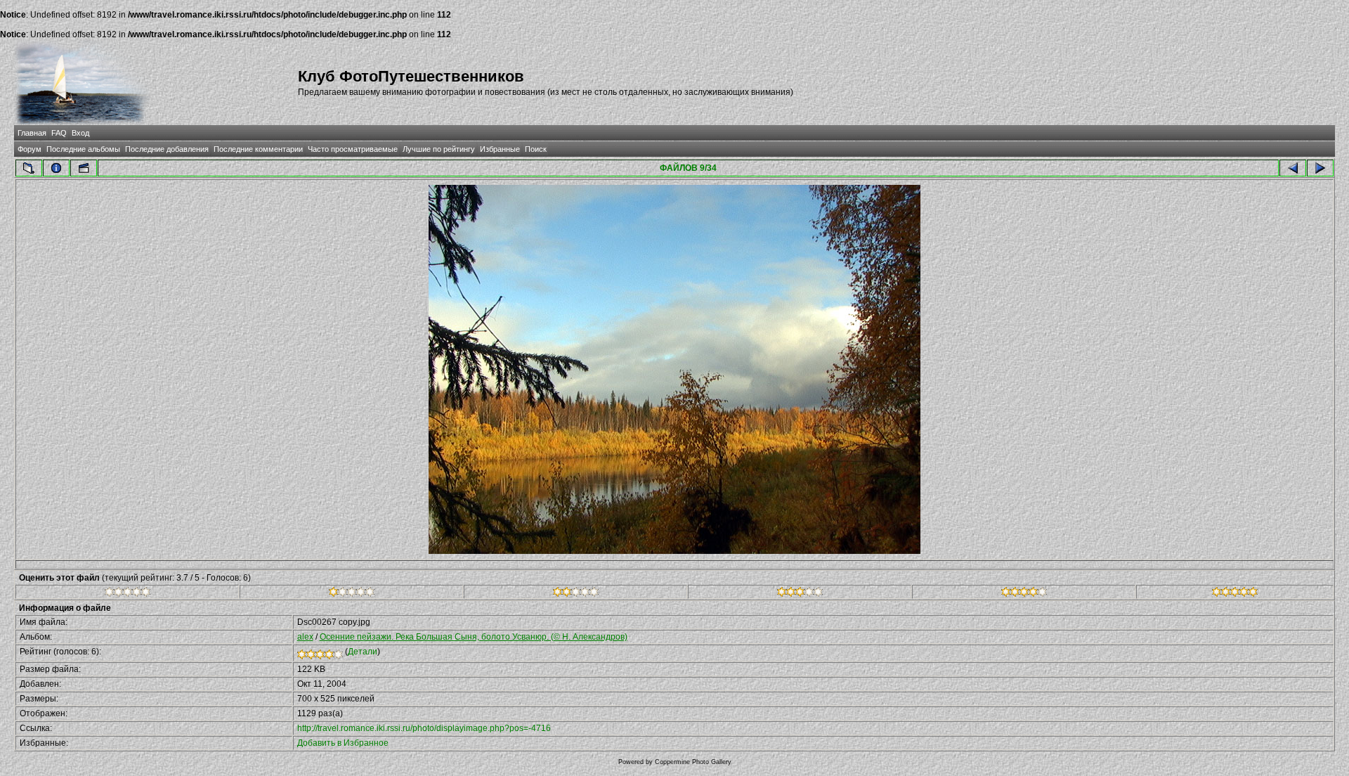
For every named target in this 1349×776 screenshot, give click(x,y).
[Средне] (576, 594)
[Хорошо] (800, 594)
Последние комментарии (258, 149)
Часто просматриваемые (353, 149)
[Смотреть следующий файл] (1320, 168)
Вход (80, 133)
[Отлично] (1024, 594)
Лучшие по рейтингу (439, 149)
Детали (362, 652)
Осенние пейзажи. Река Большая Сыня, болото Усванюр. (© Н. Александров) (473, 637)
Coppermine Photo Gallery (693, 761)
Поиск (536, 149)
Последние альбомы (83, 149)
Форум (29, 149)
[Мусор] (127, 594)
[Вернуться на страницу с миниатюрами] (28, 168)
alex (305, 637)
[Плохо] (351, 594)
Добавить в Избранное (343, 743)
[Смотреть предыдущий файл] (1292, 168)
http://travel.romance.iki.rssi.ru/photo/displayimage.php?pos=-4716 (424, 728)
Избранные (500, 149)
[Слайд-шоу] (83, 168)
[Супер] (1235, 594)
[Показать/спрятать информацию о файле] (56, 168)
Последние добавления (167, 149)
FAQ (59, 133)
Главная (32, 133)
